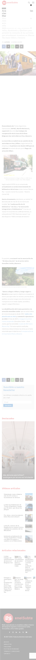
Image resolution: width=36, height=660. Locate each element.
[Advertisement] (18, 16)
